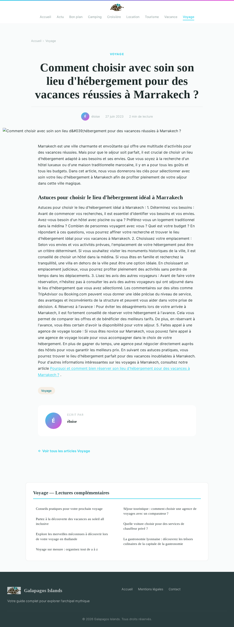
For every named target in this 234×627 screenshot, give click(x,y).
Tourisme (152, 17)
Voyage (188, 17)
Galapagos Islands (43, 590)
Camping (95, 17)
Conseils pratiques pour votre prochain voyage (69, 509)
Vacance (170, 17)
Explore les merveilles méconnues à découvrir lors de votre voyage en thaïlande (72, 536)
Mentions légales (150, 589)
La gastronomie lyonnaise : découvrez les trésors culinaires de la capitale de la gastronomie (158, 541)
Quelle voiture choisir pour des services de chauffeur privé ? (153, 526)
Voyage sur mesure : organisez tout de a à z (67, 549)
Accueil (45, 17)
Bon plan (75, 17)
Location (132, 17)
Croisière (114, 17)
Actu (60, 17)
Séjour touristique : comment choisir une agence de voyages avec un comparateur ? (160, 511)
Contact (175, 589)
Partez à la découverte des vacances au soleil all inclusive (70, 521)
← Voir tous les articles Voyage (64, 451)
